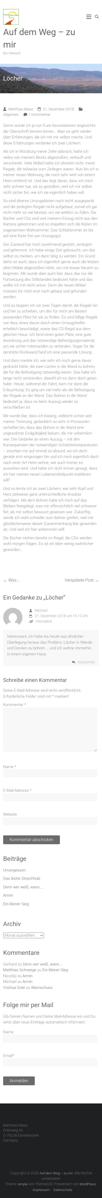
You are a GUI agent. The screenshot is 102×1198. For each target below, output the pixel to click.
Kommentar (14, 704)
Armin (8, 895)
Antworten (86, 662)
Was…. (11, 580)
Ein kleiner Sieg (16, 904)
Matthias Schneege (19, 970)
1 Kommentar (40, 114)
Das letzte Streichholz (21, 878)
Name (9, 766)
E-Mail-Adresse (17, 790)
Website (10, 814)
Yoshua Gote (14, 987)
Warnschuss (42, 987)
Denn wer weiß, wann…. (23, 887)
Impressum (41, 1190)
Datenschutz (62, 1190)
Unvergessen (14, 870)
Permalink (44, 621)
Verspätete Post (82, 580)
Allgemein (11, 114)
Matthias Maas (20, 109)
